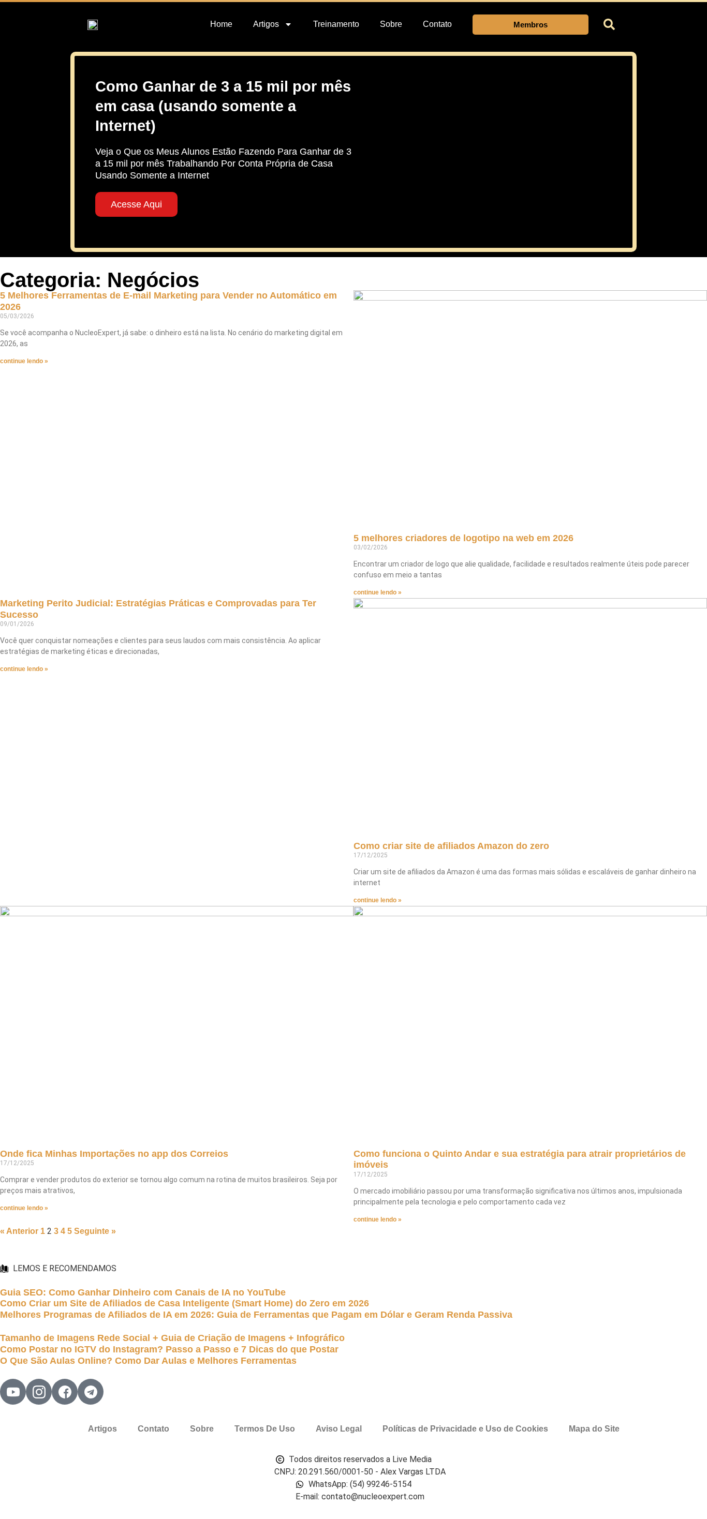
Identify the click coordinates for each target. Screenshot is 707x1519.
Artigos (102, 1428)
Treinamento (336, 24)
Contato (437, 24)
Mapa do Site (594, 1428)
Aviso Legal (339, 1428)
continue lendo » (24, 361)
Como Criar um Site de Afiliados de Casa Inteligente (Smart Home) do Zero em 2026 (184, 1303)
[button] (609, 24)
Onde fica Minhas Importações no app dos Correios (114, 1154)
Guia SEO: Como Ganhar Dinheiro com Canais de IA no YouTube (143, 1292)
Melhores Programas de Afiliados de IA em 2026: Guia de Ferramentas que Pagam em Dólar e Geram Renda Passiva (256, 1314)
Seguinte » (95, 1231)
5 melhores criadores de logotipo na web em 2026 (463, 538)
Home (221, 24)
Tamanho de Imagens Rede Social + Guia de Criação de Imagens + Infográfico (172, 1338)
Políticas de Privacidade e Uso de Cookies (465, 1428)
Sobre (391, 24)
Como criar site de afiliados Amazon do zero (451, 846)
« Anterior (19, 1231)
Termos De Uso (264, 1428)
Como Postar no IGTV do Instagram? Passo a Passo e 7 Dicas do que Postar (169, 1349)
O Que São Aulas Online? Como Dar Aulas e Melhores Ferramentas (148, 1361)
